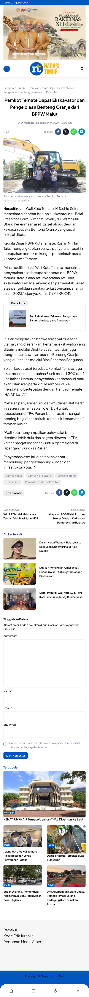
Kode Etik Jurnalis (18, 935)
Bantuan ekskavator (40, 475)
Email (7, 708)
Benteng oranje (66, 475)
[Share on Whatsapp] (73, 131)
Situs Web (9, 724)
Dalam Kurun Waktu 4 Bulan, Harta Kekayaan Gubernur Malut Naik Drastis (60, 546)
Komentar (10, 635)
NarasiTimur (48, 976)
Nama (8, 691)
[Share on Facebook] (58, 131)
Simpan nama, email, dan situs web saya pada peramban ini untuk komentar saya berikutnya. (44, 745)
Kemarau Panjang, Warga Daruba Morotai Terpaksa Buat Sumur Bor (65, 855)
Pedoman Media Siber (22, 941)
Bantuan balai (14, 475)
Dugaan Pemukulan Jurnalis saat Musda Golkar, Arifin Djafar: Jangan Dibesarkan (60, 571)
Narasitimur (13, 482)
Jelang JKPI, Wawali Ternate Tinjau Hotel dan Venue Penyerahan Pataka (20, 855)
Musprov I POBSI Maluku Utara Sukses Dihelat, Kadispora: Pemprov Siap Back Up (67, 518)
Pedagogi (9, 812)
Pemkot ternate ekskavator (42, 482)
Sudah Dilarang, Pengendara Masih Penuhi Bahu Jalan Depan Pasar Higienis (22, 895)
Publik (7, 844)
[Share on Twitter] (66, 131)
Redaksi (10, 929)
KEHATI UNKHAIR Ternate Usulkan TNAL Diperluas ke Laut (43, 819)
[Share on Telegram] (81, 131)
